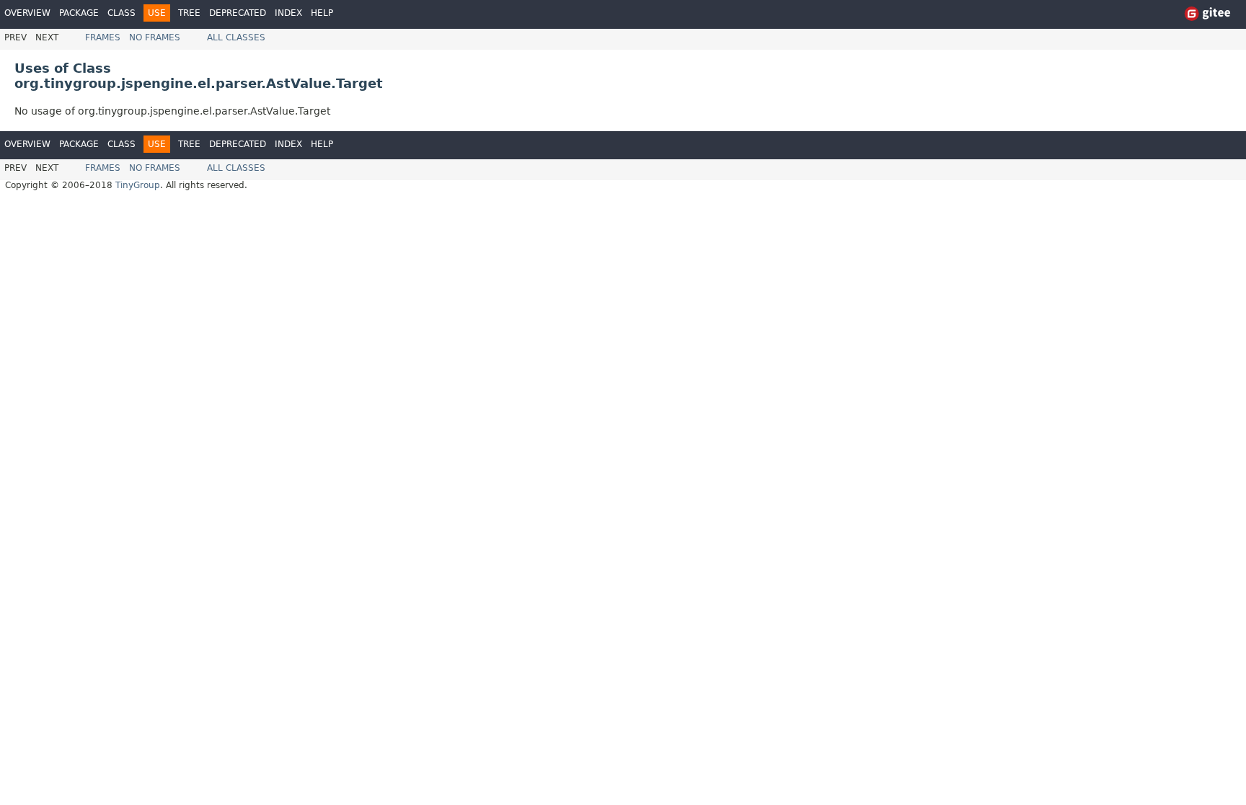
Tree (189, 13)
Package (79, 13)
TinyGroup (137, 185)
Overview (27, 13)
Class (121, 13)
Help (322, 13)
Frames (102, 37)
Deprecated (237, 13)
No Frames (154, 37)
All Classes (236, 37)
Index (288, 13)
